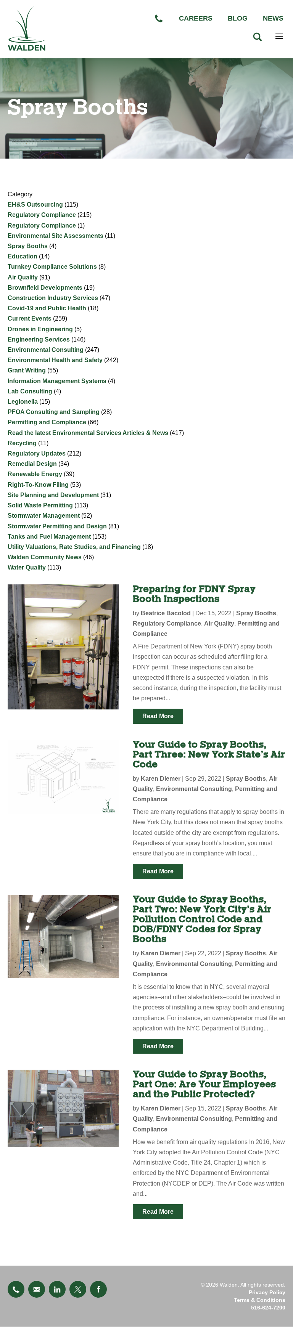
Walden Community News (45, 557)
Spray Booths (28, 246)
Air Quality (23, 277)
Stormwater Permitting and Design (57, 526)
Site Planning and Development (53, 495)
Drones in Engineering (40, 329)
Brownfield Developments (45, 287)
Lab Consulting (30, 391)
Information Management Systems (57, 381)
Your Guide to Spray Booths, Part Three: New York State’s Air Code (209, 754)
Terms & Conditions (259, 1300)
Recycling (22, 443)
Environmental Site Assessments (55, 236)
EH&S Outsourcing (35, 204)
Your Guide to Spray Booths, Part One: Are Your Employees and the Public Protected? (204, 1084)
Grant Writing (27, 370)
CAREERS (196, 18)
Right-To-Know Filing (38, 484)
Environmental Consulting (46, 350)
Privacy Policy (267, 1292)
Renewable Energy (35, 474)
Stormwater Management (44, 515)
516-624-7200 (268, 1308)
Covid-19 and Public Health (47, 308)
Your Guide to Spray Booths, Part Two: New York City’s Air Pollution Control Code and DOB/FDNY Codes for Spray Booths (202, 919)
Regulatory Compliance (42, 215)
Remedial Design (32, 464)
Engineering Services (39, 339)
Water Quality (27, 567)
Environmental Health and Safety (55, 360)
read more (158, 716)
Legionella (23, 401)
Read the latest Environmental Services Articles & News (88, 433)
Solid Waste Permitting (40, 505)
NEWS (273, 18)
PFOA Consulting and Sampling (54, 412)
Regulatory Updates (37, 453)
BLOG (238, 18)
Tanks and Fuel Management (49, 536)
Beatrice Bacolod (166, 613)
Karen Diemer (160, 778)
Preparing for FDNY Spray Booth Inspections (194, 594)
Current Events (30, 318)
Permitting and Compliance (47, 422)
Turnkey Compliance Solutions (52, 266)
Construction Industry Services (53, 298)
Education (22, 256)
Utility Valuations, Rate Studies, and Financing (74, 547)
